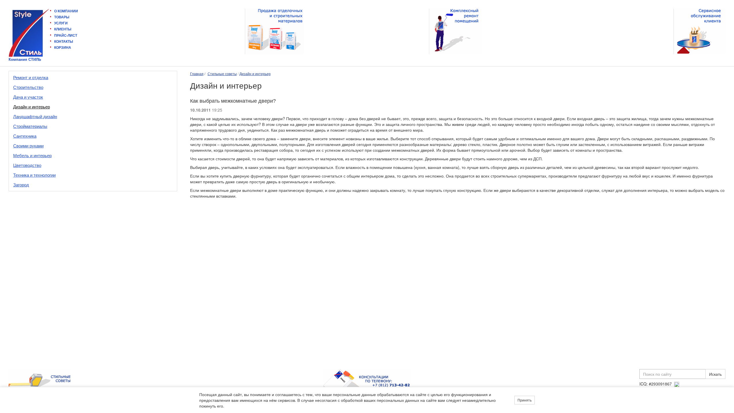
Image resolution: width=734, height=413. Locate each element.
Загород (21, 185)
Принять (525, 400)
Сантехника (24, 136)
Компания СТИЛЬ (25, 59)
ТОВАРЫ (61, 17)
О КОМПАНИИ (66, 11)
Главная (197, 73)
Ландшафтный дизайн (35, 116)
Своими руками (28, 146)
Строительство (28, 87)
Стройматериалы (30, 126)
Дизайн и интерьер (31, 107)
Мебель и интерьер (32, 155)
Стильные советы (222, 73)
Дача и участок (28, 97)
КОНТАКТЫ (63, 41)
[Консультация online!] (676, 384)
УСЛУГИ (61, 23)
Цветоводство (27, 165)
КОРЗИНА (62, 47)
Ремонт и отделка (30, 77)
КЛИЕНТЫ (62, 29)
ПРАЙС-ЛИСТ (65, 35)
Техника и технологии (34, 175)
